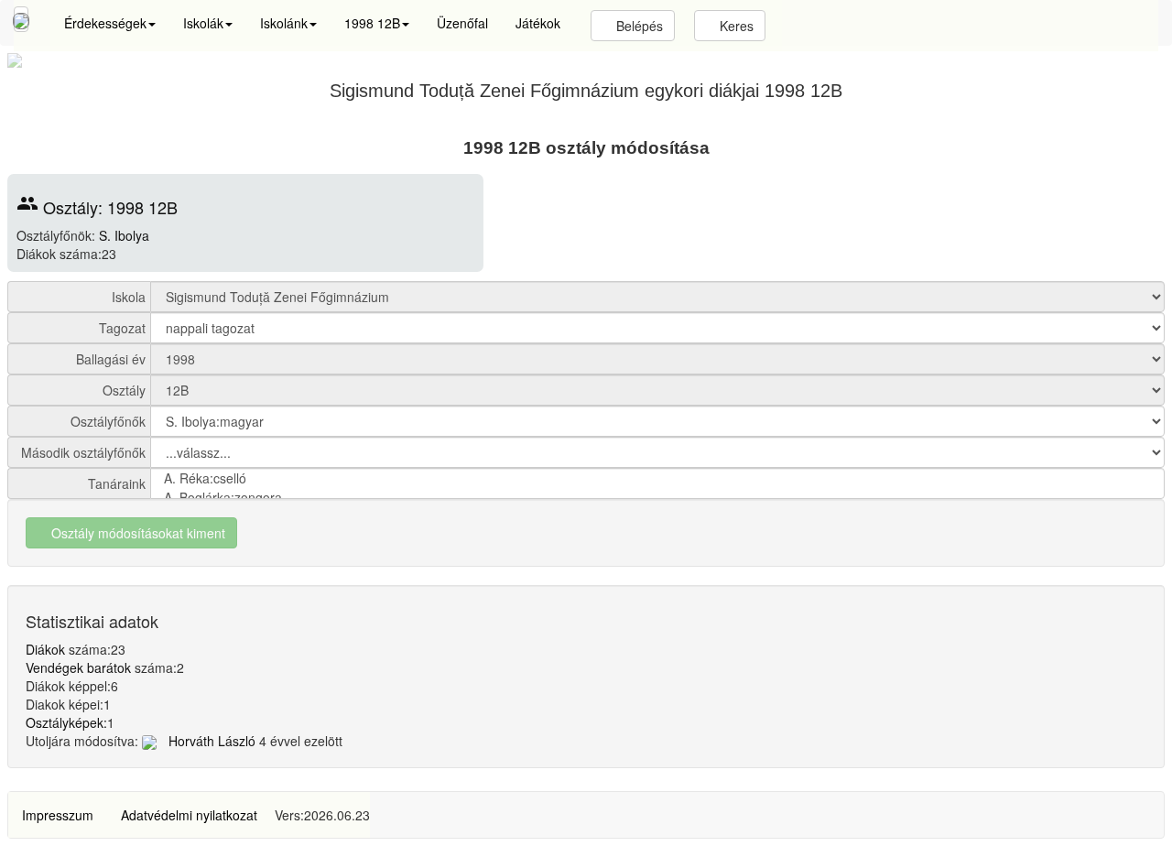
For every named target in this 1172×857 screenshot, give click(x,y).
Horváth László (210, 741)
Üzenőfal (462, 23)
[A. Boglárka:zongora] (657, 497)
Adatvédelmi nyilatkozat (189, 815)
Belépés (638, 25)
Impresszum (57, 815)
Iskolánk (284, 23)
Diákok (45, 649)
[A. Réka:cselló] (657, 478)
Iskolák (203, 23)
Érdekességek (105, 23)
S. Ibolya (124, 235)
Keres (735, 25)
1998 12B (372, 23)
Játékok (537, 23)
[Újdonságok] (21, 19)
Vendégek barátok (78, 667)
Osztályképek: (66, 722)
